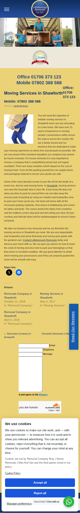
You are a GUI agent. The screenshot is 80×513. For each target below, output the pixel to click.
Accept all (40, 482)
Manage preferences (20, 503)
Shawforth (52, 185)
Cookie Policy (13, 473)
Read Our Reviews (73, 326)
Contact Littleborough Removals (40, 240)
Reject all (40, 493)
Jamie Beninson (21, 106)
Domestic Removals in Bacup (59, 333)
